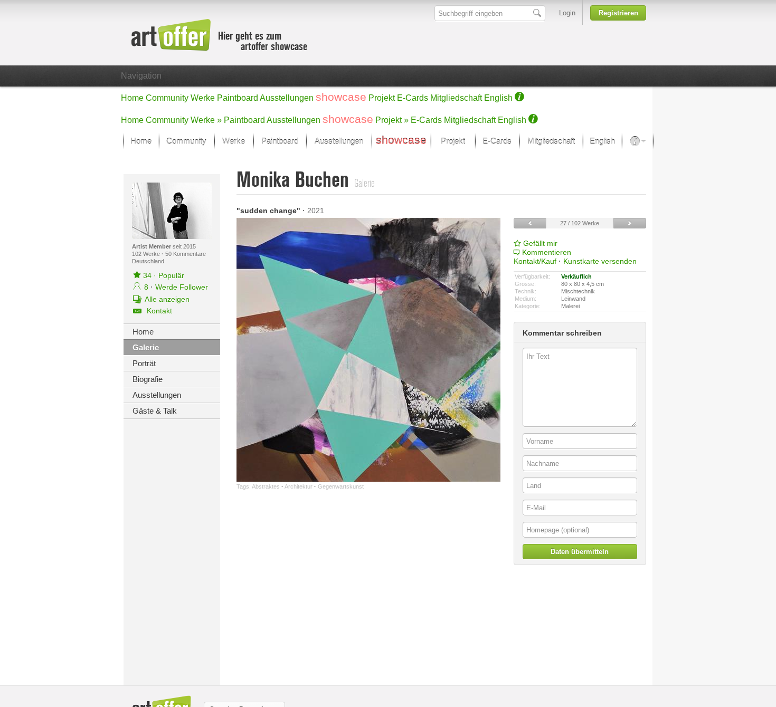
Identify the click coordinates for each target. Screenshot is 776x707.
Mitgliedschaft (456, 97)
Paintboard (237, 97)
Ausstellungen (287, 97)
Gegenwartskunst (341, 486)
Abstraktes (266, 486)
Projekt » (392, 120)
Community (167, 97)
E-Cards (412, 97)
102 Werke (147, 254)
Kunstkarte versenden (600, 261)
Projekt (381, 97)
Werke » (206, 120)
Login (567, 13)
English (498, 97)
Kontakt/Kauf (535, 261)
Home (132, 97)
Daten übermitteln (580, 552)
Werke (203, 97)
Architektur (299, 486)
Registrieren (618, 13)
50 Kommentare (185, 254)
